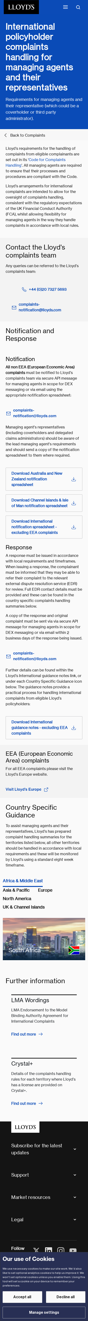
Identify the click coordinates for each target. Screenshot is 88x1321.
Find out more (23, 1034)
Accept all (22, 1297)
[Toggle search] (78, 7)
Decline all (66, 1297)
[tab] (23, 882)
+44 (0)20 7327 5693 (48, 289)
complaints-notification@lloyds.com (40, 307)
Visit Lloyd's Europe (23, 789)
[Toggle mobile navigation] (65, 7)
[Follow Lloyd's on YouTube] (73, 1251)
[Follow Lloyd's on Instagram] (61, 1251)
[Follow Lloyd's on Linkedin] (48, 1251)
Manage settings (44, 1312)
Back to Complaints (27, 135)
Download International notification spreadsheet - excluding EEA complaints (34, 527)
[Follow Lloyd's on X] (36, 1251)
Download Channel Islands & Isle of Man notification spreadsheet (39, 503)
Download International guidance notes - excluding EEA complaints (39, 728)
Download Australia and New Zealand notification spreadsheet (36, 479)
